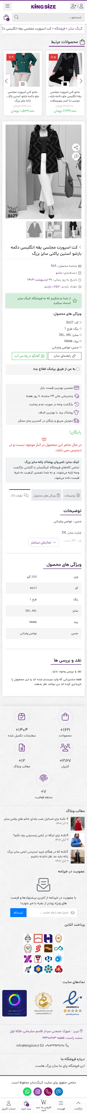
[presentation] (80, 81)
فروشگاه (59, 28)
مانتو (59, 273)
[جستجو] (16, 17)
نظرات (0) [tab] (17, 496)
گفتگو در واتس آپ (27, 355)
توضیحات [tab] (70, 496)
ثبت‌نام (18, 912)
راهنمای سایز (63, 355)
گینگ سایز (75, 28)
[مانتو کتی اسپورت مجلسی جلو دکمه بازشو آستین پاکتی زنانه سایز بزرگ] (23, 70)
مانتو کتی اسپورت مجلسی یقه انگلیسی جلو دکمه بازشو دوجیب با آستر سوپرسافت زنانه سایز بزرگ (65, 94)
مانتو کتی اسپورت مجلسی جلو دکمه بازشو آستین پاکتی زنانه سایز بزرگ (22, 94)
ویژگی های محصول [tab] (44, 496)
